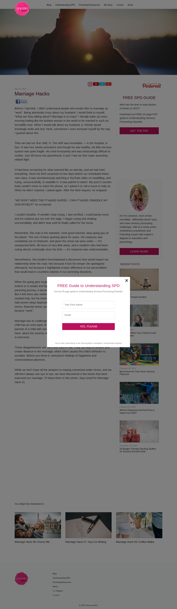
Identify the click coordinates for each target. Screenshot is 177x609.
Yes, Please (88, 326)
